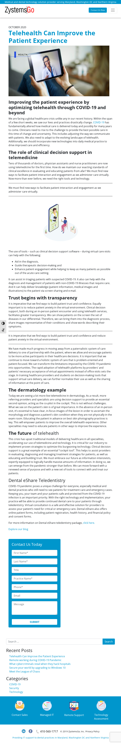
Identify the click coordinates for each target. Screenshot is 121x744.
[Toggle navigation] (112, 10)
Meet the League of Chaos (24, 671)
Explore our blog (18, 529)
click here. (89, 523)
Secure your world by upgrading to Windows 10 (37, 667)
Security (14, 688)
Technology (16, 692)
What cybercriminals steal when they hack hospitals (40, 664)
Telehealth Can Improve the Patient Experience (37, 656)
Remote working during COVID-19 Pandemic (35, 660)
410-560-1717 (49, 731)
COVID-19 (98, 122)
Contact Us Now (98, 10)
